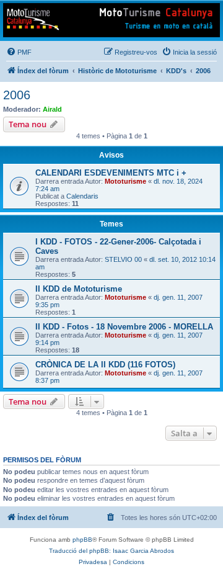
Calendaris (82, 196)
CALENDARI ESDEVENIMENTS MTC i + (110, 172)
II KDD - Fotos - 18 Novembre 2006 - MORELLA (124, 326)
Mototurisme (125, 181)
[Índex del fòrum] (111, 20)
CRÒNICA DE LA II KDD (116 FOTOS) (105, 364)
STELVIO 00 (123, 259)
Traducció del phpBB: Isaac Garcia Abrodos (111, 550)
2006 (16, 95)
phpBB (82, 539)
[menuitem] (19, 52)
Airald (52, 109)
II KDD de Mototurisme (78, 289)
